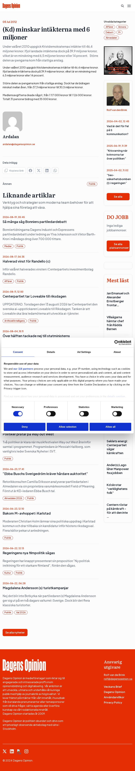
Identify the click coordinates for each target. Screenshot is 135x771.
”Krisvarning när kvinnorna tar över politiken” (117, 154)
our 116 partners (23, 368)
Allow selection (67, 426)
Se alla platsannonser (119, 245)
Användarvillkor (114, 697)
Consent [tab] (18, 352)
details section (116, 396)
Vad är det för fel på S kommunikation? (118, 130)
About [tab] (117, 352)
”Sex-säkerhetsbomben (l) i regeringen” (118, 179)
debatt (109, 32)
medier (8, 246)
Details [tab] (51, 352)
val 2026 (21, 612)
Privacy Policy (113, 702)
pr (119, 32)
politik (92, 183)
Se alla (118, 196)
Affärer (8, 281)
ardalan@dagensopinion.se (19, 144)
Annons (122, 26)
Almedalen (111, 37)
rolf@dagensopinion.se (118, 678)
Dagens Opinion (114, 692)
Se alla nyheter (15, 632)
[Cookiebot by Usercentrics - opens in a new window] (116, 342)
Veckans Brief (113, 686)
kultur (7, 572)
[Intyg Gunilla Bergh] (118, 60)
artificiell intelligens (14, 320)
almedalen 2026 (13, 498)
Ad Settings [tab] (84, 352)
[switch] (51, 413)
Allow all (110, 426)
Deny (25, 426)
